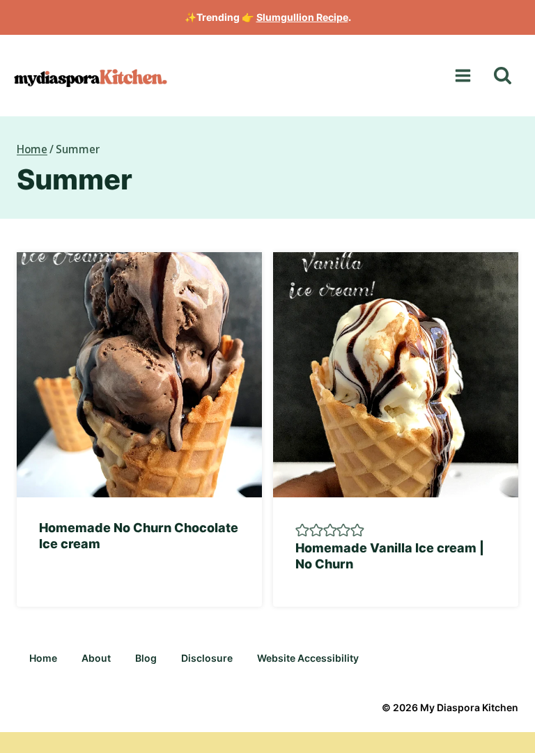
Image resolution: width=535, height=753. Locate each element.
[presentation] (139, 374)
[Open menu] (462, 75)
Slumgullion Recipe (302, 17)
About (96, 658)
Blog (146, 658)
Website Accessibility (308, 658)
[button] (302, 529)
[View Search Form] (502, 75)
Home (43, 658)
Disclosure (207, 658)
